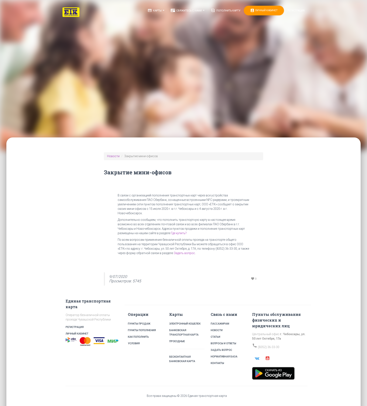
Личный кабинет (264, 10)
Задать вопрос (184, 253)
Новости (113, 156)
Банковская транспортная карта (184, 332)
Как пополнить (138, 336)
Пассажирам (220, 323)
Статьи (215, 336)
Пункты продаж (139, 323)
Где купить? (179, 233)
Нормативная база (224, 356)
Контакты (217, 363)
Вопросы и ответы (223, 343)
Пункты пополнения (142, 330)
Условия (134, 343)
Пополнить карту (225, 10)
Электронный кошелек (184, 323)
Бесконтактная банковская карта (182, 359)
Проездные (177, 341)
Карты (155, 10)
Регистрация (296, 10)
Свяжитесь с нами (186, 10)
